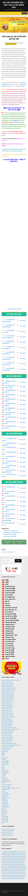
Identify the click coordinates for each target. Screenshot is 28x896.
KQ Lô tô (3, 808)
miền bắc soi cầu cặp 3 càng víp (8, 691)
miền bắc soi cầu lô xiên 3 (7, 710)
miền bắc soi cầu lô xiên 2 (7, 708)
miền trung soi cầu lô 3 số (7, 726)
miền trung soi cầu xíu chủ (7, 732)
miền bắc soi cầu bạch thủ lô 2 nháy (9, 688)
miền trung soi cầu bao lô (7, 719)
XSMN (7, 582)
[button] (24, 13)
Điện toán (3, 776)
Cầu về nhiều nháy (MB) (12, 620)
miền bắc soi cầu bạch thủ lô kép (8, 689)
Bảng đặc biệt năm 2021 (17, 853)
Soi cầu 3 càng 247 (21, 867)
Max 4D (7, 603)
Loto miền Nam (9, 646)
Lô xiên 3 (15, 867)
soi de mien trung (20, 86)
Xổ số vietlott (9, 595)
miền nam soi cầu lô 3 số (7, 742)
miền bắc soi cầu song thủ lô (7, 715)
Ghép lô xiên (11, 865)
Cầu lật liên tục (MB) (11, 616)
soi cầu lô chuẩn (8, 873)
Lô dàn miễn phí (10, 867)
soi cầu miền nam (22, 873)
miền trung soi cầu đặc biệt (10, 534)
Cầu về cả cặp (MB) (10, 618)
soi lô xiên (11, 875)
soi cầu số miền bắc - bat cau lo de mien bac (14, 42)
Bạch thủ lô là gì (8, 853)
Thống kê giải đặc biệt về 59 (12, 878)
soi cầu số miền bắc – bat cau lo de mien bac (14, 4)
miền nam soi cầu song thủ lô (7, 746)
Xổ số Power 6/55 (10, 599)
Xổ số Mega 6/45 (10, 597)
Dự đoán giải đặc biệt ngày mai (8, 859)
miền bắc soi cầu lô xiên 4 (7, 711)
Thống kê (8, 605)
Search (18, 560)
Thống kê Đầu (9, 631)
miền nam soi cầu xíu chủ (7, 748)
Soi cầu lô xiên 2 (15, 873)
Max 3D (7, 601)
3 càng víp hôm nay (6, 851)
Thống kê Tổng (9, 637)
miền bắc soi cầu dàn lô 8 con (7, 705)
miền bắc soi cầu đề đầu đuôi (7, 707)
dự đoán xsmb (6, 862)
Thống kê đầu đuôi (10, 622)
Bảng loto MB (4, 813)
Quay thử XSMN (9, 652)
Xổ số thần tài (9, 612)
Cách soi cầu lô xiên (14, 854)
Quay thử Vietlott (10, 656)
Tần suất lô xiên (21, 878)
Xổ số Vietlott (4, 773)
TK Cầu (3, 783)
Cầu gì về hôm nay (5, 749)
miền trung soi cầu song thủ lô (8, 730)
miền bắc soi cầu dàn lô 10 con (8, 699)
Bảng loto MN (4, 811)
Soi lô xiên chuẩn (16, 875)
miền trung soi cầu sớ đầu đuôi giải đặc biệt (10, 729)
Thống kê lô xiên (10, 627)
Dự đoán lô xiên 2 (12, 861)
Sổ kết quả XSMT (10, 593)
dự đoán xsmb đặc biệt (10, 864)
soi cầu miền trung (5, 875)
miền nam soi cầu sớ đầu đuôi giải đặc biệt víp (11, 745)
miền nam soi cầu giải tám (7, 740)
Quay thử (3, 814)
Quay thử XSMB (9, 650)
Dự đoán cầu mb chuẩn (6, 704)
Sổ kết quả (4, 759)
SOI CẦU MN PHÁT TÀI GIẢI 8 (14, 309)
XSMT (7, 584)
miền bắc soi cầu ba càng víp (7, 683)
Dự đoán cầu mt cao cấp (11, 43)
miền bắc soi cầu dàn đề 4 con (8, 692)
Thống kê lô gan (9, 624)
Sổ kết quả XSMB (10, 588)
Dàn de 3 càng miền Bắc (8, 857)
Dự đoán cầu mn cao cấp (7, 734)
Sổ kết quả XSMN (10, 590)
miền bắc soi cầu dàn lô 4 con (7, 700)
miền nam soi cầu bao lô (6, 735)
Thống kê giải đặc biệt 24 (12, 876)
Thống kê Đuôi (9, 633)
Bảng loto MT (4, 810)
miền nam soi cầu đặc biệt (7, 738)
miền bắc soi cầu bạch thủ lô (7, 686)
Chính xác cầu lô (5, 751)
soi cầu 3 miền (4, 870)
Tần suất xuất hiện (10, 639)
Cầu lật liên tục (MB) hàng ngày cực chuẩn (10, 787)
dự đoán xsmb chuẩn (13, 862)
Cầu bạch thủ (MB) (10, 614)
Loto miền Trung (10, 648)
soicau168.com (5, 122)
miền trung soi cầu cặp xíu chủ (11, 530)
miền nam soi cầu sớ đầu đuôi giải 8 (9, 743)
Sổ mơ (7, 658)
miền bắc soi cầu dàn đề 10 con (8, 697)
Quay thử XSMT (9, 654)
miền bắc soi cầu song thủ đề (7, 713)
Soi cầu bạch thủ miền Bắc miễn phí (15, 870)
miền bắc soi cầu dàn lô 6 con (7, 702)
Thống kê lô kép (9, 629)
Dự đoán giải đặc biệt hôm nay (20, 857)
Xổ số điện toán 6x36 (11, 607)
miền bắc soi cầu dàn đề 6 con (8, 694)
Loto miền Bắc (9, 644)
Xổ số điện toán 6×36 (6, 781)
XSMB (7, 580)
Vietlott (3, 765)
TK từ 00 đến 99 (9, 641)
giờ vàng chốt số (18, 865)
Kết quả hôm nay (10, 586)
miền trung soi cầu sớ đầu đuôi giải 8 (12, 532)
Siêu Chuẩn (22, 320)
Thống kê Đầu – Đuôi (11, 635)
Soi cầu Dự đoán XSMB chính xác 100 (14, 872)
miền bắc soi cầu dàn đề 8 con (8, 696)
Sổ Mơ (3, 822)
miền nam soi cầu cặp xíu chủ (8, 737)
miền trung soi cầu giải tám (10, 536)
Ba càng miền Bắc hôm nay (15, 851)
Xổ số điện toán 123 (11, 610)
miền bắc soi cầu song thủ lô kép (8, 716)
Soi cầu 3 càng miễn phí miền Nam (19, 869)
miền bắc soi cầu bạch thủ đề (7, 684)
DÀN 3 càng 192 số (12, 856)
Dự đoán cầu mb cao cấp (7, 681)
